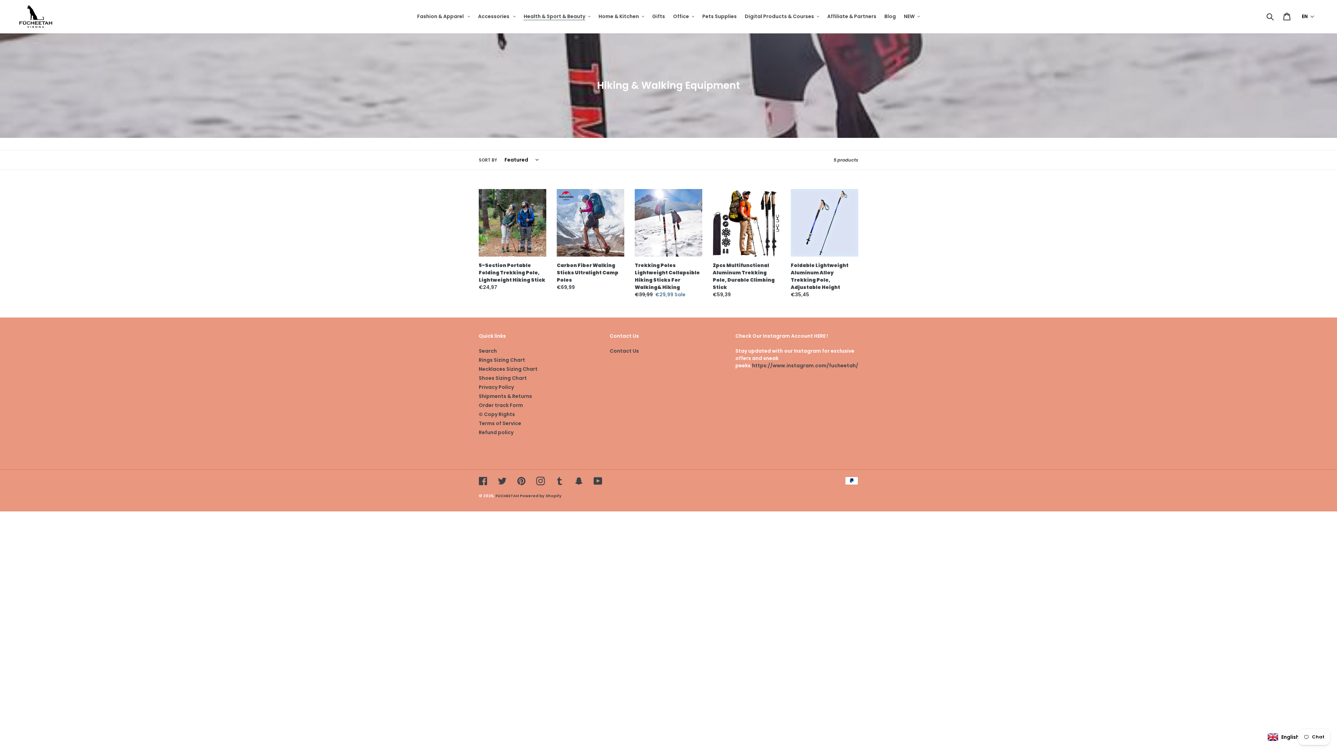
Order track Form (501, 405)
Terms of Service (500, 423)
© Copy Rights (497, 414)
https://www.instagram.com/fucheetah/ (805, 365)
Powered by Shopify (541, 496)
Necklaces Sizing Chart (508, 369)
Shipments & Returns (505, 396)
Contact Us (624, 350)
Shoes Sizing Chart (503, 378)
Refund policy (496, 432)
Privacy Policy (496, 387)
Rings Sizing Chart (502, 360)
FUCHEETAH (507, 496)
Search (488, 350)
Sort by (488, 160)
